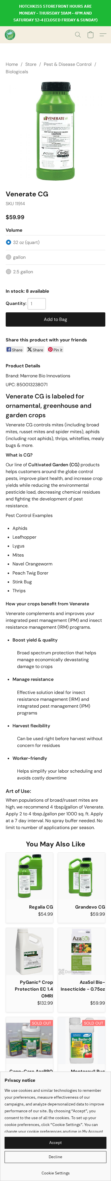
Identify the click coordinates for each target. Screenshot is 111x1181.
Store (30, 64)
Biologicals (17, 72)
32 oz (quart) (26, 242)
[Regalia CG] (29, 876)
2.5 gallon (23, 272)
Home (12, 64)
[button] (10, 34)
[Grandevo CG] (81, 876)
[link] (55, 1170)
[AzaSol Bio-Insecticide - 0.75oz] (81, 951)
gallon (19, 257)
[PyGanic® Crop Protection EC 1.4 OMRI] (29, 951)
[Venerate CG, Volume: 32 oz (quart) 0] (55, 131)
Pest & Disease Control (68, 64)
